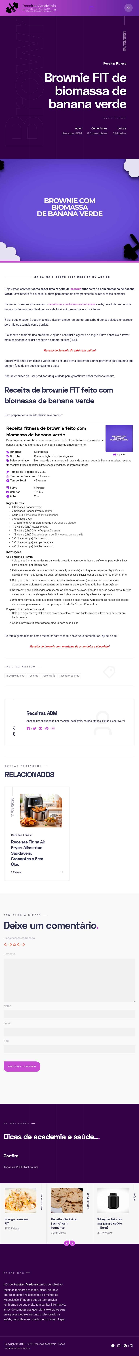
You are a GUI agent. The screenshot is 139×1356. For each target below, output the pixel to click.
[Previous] (66, 1243)
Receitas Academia (26, 1284)
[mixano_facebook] (113, 1346)
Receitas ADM (72, 133)
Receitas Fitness (114, 63)
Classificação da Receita (19, 938)
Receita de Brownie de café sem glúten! (69, 350)
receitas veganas (69, 675)
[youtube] (40, 729)
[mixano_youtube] (119, 1346)
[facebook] (29, 729)
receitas (33, 675)
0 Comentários (97, 133)
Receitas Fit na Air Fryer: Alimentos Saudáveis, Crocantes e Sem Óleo (28, 853)
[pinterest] (47, 729)
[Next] (72, 1243)
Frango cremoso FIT (16, 1221)
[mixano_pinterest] (125, 1346)
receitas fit (49, 675)
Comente (9, 954)
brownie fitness (15, 675)
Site (6, 1041)
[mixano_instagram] (131, 1346)
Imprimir (120, 454)
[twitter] (34, 729)
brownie (75, 289)
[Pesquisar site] (128, 8)
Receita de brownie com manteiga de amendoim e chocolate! (69, 646)
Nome (7, 1006)
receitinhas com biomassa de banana (72, 304)
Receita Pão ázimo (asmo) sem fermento (64, 1223)
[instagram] (53, 729)
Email (7, 1023)
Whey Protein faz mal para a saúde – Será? (109, 1223)
